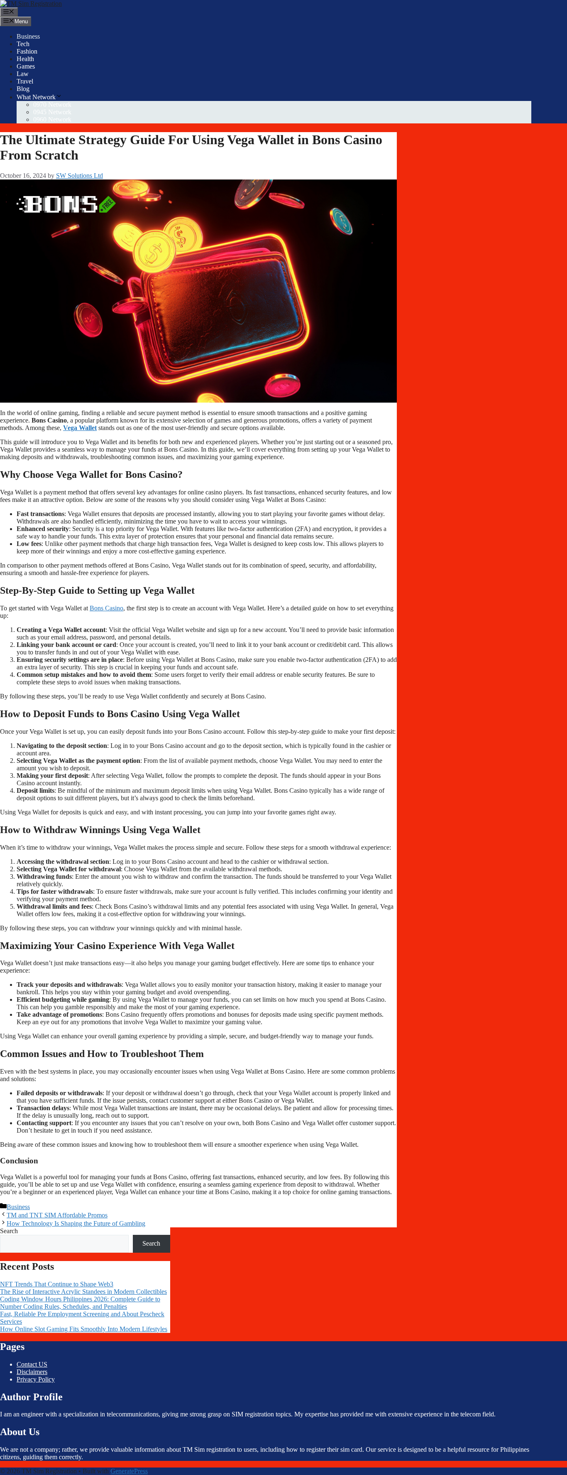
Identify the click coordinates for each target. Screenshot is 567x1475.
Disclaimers (32, 1371)
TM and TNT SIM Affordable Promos (57, 1215)
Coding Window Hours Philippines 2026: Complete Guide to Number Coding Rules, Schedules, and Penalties (80, 1303)
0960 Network (52, 119)
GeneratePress (129, 1471)
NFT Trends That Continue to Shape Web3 (56, 1284)
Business (28, 36)
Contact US (32, 1364)
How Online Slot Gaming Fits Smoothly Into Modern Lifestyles (83, 1328)
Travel (25, 81)
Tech (23, 43)
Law (23, 73)
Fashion (27, 51)
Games (26, 66)
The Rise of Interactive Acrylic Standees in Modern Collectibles (83, 1291)
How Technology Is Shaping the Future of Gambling (76, 1223)
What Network (36, 97)
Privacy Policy (36, 1379)
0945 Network (52, 112)
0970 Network (52, 104)
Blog (23, 88)
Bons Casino (106, 608)
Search (9, 1230)
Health (25, 58)
